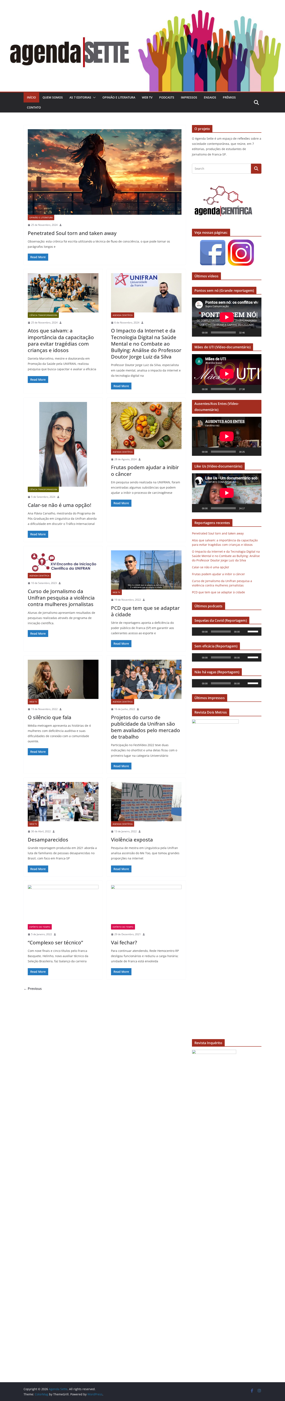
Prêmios (229, 97)
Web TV (147, 97)
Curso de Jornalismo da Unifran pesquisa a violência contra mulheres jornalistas (61, 598)
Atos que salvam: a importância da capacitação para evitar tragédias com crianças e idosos (61, 340)
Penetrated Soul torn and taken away (72, 233)
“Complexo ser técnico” (55, 942)
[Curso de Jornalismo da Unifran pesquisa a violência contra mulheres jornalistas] (63, 561)
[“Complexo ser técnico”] (63, 904)
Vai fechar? (124, 942)
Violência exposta (132, 839)
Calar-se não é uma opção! (59, 505)
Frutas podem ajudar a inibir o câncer (145, 470)
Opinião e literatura (118, 97)
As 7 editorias (80, 97)
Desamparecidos (48, 839)
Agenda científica (122, 315)
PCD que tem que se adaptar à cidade (145, 611)
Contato (34, 107)
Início (31, 97)
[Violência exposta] (146, 801)
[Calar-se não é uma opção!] (63, 444)
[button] (93, 97)
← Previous (33, 988)
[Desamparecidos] (63, 801)
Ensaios (210, 97)
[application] (226, 317)
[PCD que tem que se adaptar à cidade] (146, 570)
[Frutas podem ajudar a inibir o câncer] (146, 425)
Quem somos (53, 97)
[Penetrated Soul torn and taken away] (105, 172)
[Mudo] (249, 332)
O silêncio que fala (49, 717)
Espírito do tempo (39, 926)
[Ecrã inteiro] (256, 332)
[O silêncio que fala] (63, 679)
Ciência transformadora (43, 315)
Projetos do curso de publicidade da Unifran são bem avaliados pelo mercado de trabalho (145, 727)
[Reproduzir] (197, 332)
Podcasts (166, 97)
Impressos (189, 97)
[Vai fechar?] (146, 904)
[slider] (253, 631)
